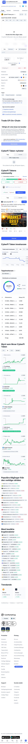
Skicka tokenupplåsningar (10, 111)
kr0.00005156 (12, 574)
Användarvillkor (18, 642)
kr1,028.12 (10, 546)
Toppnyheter (4, 650)
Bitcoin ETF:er (4, 653)
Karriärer (16, 663)
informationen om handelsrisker (12, 140)
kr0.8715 (8, 553)
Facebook (16, 697)
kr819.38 (11, 549)
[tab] (16, 49)
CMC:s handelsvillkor (20, 139)
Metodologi (17, 658)
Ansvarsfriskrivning (19, 655)
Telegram (16, 692)
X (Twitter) (16, 686)
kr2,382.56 (11, 565)
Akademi (3, 639)
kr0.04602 (12, 579)
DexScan (3, 658)
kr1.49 (10, 572)
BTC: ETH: (11, 6)
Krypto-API (4, 655)
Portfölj (3, 669)
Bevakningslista (5, 672)
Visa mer (25, 176)
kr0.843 (11, 567)
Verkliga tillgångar (5, 661)
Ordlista (3, 697)
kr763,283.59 (11, 537)
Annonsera (4, 642)
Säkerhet (16, 661)
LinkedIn (16, 703)
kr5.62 (10, 577)
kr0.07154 (11, 563)
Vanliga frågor (4, 694)
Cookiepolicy (17, 650)
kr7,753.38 (10, 551)
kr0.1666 (12, 542)
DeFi (3, 95)
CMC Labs (4, 644)
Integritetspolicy (18, 644)
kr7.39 (8, 560)
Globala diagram (5, 663)
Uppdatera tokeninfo (8, 109)
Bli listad (3, 686)
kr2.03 (10, 558)
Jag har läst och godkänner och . (14, 140)
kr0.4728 (10, 535)
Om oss (16, 639)
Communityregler (18, 653)
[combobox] (14, 52)
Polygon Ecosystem (10, 95)
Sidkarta (3, 677)
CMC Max (3, 647)
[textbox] (16, 188)
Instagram (16, 694)
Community (17, 689)
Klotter (3, 674)
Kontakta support (5, 692)
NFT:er (3, 666)
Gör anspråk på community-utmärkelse (13, 114)
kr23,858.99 (11, 544)
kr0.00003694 (11, 570)
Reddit (15, 700)
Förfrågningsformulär (6, 689)
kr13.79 (9, 539)
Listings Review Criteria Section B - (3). (12, 102)
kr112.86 (11, 556)
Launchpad (18, 95)
